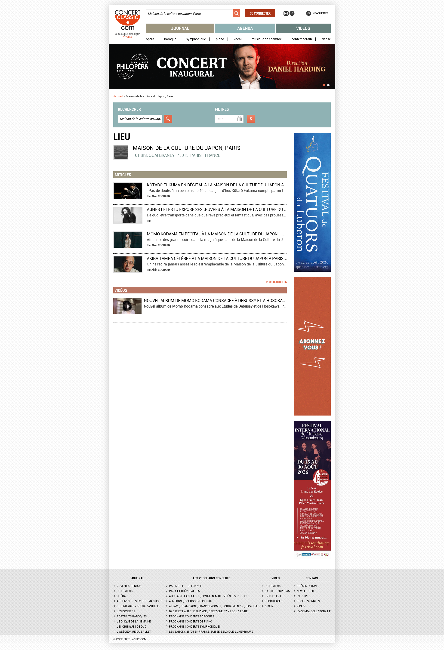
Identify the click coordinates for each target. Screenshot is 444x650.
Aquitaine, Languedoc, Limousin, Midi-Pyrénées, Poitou (208, 596)
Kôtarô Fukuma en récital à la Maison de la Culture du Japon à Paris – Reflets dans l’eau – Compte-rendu (262, 185)
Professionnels (308, 601)
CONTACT (312, 578)
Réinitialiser (251, 119)
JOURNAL (137, 578)
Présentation (307, 586)
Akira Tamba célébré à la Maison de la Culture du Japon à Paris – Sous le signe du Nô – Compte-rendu (257, 258)
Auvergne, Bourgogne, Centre (191, 601)
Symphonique (196, 39)
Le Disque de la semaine (134, 621)
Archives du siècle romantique (139, 601)
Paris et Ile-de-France (185, 586)
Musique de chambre (267, 39)
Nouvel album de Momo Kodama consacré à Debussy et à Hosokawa (216, 300)
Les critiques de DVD (131, 626)
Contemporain (302, 39)
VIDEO (275, 578)
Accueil (118, 96)
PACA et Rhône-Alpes (184, 591)
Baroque (170, 39)
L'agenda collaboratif (314, 611)
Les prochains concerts (211, 578)
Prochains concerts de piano (190, 621)
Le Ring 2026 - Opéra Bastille (138, 606)
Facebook (292, 13)
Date (219, 119)
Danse (326, 39)
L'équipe (302, 596)
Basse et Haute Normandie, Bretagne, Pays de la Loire (208, 611)
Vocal (238, 39)
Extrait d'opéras (277, 591)
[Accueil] (127, 37)
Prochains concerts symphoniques (195, 626)
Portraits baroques (132, 616)
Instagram (286, 13)
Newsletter (320, 13)
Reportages (273, 601)
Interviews (125, 591)
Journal (180, 28)
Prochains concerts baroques (191, 616)
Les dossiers (126, 611)
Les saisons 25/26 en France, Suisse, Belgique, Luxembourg (211, 631)
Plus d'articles (276, 282)
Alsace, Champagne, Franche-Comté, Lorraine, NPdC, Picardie (213, 606)
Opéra (150, 39)
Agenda (245, 28)
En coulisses (274, 596)
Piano (220, 39)
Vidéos (303, 28)
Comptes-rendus (129, 586)
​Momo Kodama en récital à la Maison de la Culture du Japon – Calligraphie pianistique (241, 234)
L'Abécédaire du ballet (134, 631)
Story (269, 606)
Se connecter (260, 13)
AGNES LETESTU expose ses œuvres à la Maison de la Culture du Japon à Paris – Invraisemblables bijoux (259, 209)
